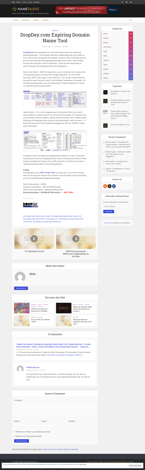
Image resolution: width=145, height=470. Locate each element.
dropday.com (52, 219)
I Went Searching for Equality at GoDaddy (39, 310)
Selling (40, 306)
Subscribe (108, 211)
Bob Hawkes (110, 161)
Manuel (108, 169)
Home (16, 20)
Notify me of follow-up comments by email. (33, 432)
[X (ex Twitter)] (109, 186)
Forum (25, 2)
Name (17, 421)
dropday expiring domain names (37, 216)
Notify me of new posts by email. (29, 436)
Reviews (55, 30)
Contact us (107, 223)
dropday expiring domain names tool (67, 216)
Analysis (34, 304)
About (30, 2)
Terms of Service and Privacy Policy (115, 462)
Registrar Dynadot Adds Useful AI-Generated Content (82, 309)
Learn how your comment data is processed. (60, 449)
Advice (33, 317)
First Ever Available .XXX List (120, 125)
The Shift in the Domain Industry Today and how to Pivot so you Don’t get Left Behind (118, 144)
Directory (26, 20)
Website (72, 421)
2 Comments (56, 46)
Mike (66, 46)
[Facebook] (114, 186)
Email (44, 421)
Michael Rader (111, 142)
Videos (36, 20)
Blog (13, 2)
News (40, 304)
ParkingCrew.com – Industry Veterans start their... (82, 321)
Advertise (36, 2)
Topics (18, 2)
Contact (45, 20)
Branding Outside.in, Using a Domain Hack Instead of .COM (120, 102)
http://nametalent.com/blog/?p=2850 (65, 355)
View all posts (21, 288)
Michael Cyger (111, 152)
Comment (18, 400)
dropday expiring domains (34, 219)
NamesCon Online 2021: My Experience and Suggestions (118, 154)
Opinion (45, 304)
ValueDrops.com (32, 367)
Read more (83, 464)
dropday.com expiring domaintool (47, 221)
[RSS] (105, 186)
